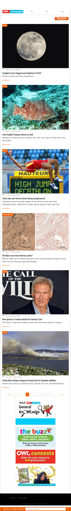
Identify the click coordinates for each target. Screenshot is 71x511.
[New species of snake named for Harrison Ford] (35, 292)
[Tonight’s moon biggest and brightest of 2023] (35, 46)
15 (46, 394)
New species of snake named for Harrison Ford (22, 319)
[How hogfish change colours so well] (35, 107)
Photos (8, 69)
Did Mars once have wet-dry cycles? (17, 255)
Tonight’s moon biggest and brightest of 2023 (21, 73)
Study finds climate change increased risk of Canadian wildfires (29, 380)
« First (9, 394)
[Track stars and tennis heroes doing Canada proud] (35, 171)
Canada (8, 195)
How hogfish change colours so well (17, 134)
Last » (62, 394)
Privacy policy (23, 498)
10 (41, 394)
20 (50, 394)
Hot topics (8, 377)
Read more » (6, 80)
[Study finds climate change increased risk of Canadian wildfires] (35, 353)
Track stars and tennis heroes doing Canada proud (23, 198)
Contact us (13, 498)
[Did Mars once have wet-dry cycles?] (35, 231)
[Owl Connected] (12, 13)
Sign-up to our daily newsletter (13, 509)
